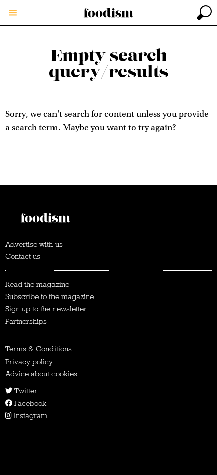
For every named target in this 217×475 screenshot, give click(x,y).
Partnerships (26, 321)
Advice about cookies (41, 373)
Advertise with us (34, 244)
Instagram (29, 415)
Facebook (29, 403)
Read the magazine (37, 284)
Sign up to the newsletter (46, 308)
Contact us (22, 256)
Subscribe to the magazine (49, 296)
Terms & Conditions (38, 348)
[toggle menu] (12, 12)
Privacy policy (29, 361)
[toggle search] (204, 12)
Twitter (24, 390)
